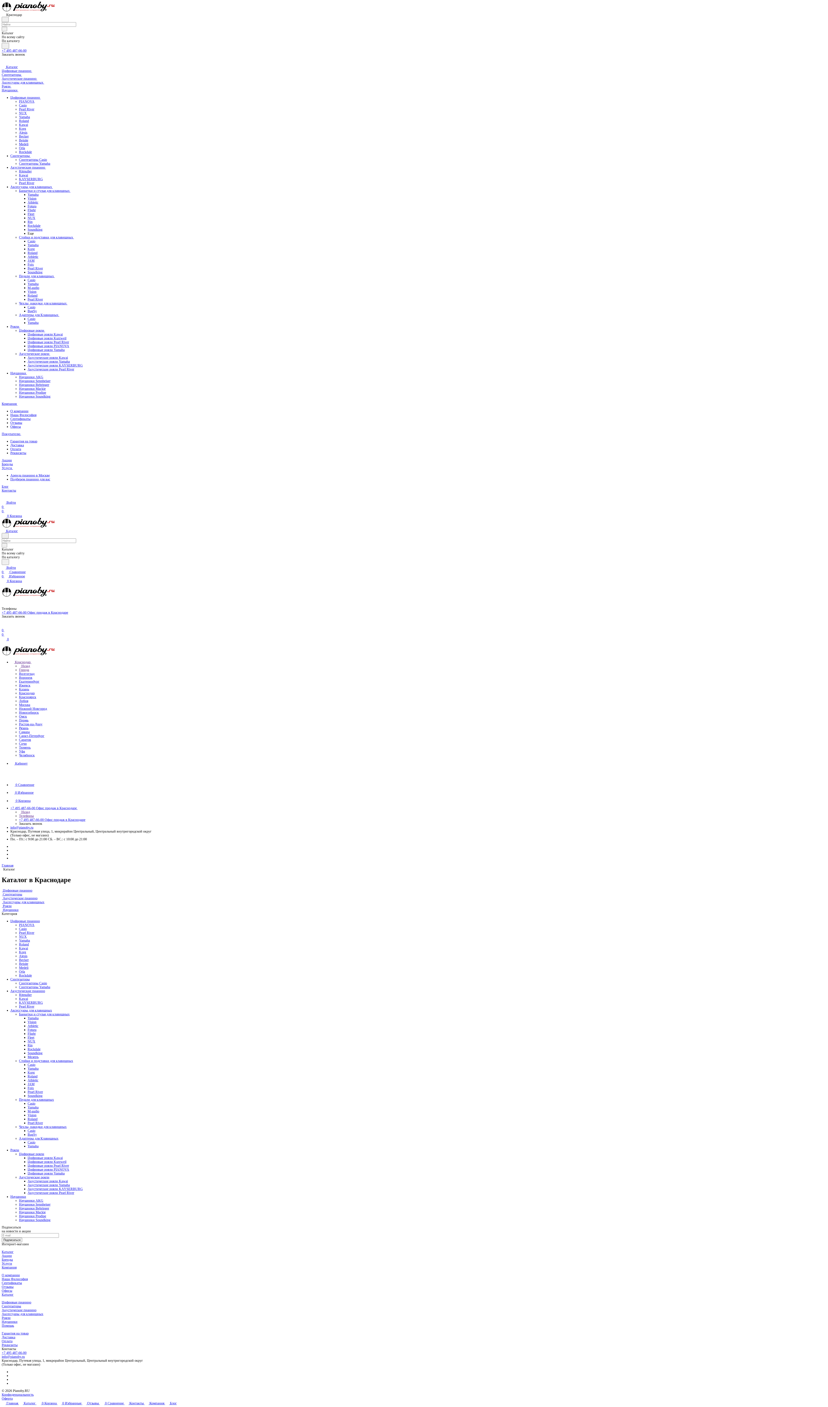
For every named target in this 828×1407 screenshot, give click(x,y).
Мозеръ (33, 1057)
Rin (30, 1045)
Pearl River (26, 933)
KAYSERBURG (31, 1002)
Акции (7, 1256)
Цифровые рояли (31, 1154)
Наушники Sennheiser (34, 1204)
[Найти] (5, 46)
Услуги (7, 1263)
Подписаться (11, 1240)
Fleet (31, 1037)
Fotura (32, 1030)
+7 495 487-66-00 (14, 50)
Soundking (35, 1053)
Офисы (15, 426)
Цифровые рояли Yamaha (46, 1173)
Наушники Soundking (34, 1220)
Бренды (7, 1259)
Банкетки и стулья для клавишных (44, 1014)
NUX (23, 936)
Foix (31, 1088)
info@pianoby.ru (21, 827)
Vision (32, 1022)
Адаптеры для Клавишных (38, 1138)
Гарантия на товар (23, 441)
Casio (23, 929)
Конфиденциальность (18, 1394)
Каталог (8, 1252)
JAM (31, 1084)
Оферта (7, 1398)
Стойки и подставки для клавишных (46, 1061)
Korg (22, 952)
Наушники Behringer (34, 1208)
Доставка (17, 445)
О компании (19, 411)
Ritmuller (25, 995)
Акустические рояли (34, 1177)
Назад (25, 666)
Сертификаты (20, 419)
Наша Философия (23, 415)
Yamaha (24, 940)
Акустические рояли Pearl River (51, 1193)
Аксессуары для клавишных (31, 1010)
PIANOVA (26, 925)
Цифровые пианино (25, 921)
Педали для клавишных (36, 1099)
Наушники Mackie (32, 1212)
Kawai (23, 948)
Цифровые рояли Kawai (45, 1158)
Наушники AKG (31, 1200)
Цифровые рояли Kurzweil (47, 1162)
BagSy (32, 1134)
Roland (24, 944)
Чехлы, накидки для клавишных (43, 1127)
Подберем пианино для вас (30, 479)
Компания (9, 1267)
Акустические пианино (27, 991)
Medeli (23, 967)
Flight (32, 1033)
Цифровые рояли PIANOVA (48, 1169)
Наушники (18, 1196)
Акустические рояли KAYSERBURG (55, 1189)
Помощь (8, 1325)
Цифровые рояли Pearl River (48, 1165)
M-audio (33, 1111)
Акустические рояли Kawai (48, 1181)
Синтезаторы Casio (33, 983)
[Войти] (4, 626)
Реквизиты (18, 453)
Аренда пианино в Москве (30, 475)
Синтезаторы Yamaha (34, 987)
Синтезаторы (20, 979)
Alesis (23, 956)
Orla (22, 971)
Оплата (15, 449)
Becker (24, 960)
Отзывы (16, 423)
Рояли (14, 1150)
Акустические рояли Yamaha (49, 1185)
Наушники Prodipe (32, 1216)
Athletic (33, 1026)
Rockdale (25, 975)
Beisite (23, 964)
